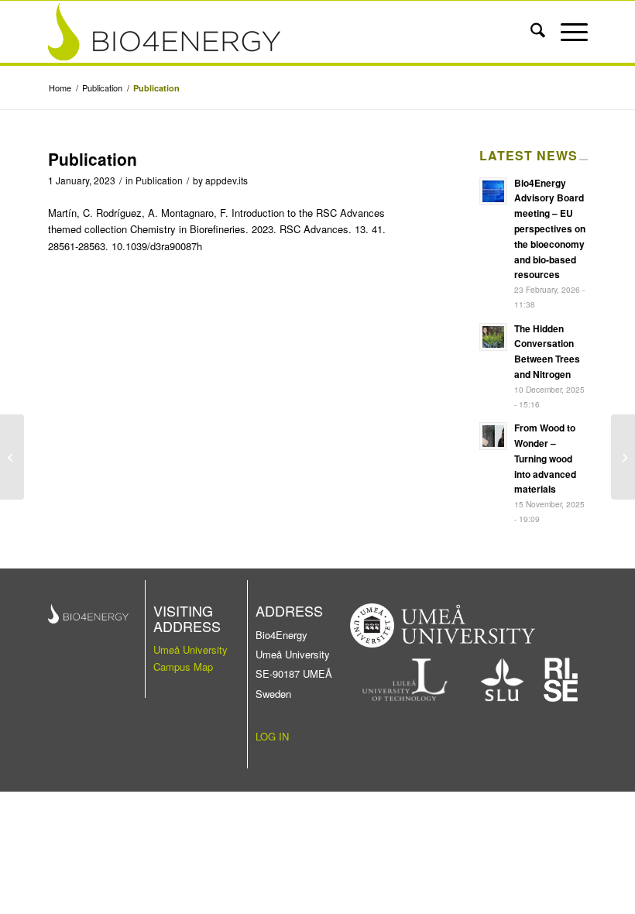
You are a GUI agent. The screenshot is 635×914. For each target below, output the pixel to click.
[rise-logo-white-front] (561, 680)
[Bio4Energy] (264, 32)
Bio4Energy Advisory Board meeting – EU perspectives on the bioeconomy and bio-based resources (549, 229)
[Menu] (566, 32)
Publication (159, 180)
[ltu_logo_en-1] (405, 680)
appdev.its (226, 180)
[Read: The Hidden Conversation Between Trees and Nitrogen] (493, 337)
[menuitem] (530, 32)
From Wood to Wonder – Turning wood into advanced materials (545, 458)
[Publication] (12, 457)
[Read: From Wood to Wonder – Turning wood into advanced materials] (493, 436)
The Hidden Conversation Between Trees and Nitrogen (547, 351)
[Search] (530, 32)
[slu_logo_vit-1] (502, 680)
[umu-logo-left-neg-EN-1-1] (443, 625)
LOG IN (272, 736)
